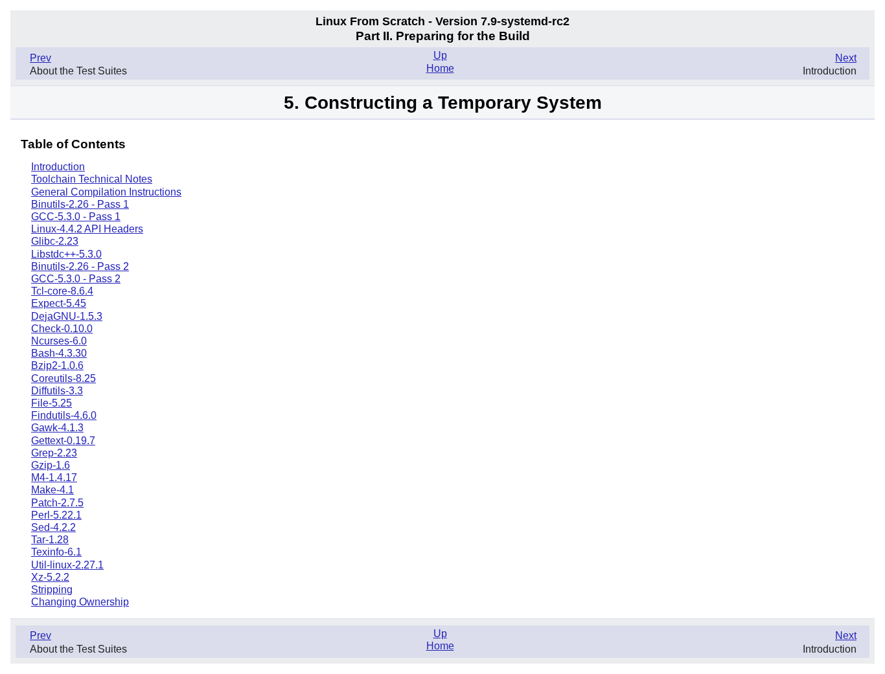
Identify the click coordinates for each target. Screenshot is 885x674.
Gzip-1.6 (50, 465)
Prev (40, 57)
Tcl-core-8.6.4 (62, 291)
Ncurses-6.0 (59, 340)
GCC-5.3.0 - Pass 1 (76, 216)
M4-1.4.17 (54, 477)
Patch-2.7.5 (57, 502)
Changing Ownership (80, 601)
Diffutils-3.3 (57, 390)
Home (440, 68)
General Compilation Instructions (106, 191)
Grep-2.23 (54, 452)
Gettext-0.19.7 (63, 440)
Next (845, 57)
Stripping (52, 589)
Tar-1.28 (50, 539)
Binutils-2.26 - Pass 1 (80, 204)
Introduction (58, 166)
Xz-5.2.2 (50, 577)
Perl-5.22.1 (56, 515)
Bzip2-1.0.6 (57, 365)
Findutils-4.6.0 (64, 415)
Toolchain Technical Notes (91, 179)
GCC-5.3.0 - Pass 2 (76, 278)
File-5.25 (51, 403)
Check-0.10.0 (62, 328)
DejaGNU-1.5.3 (66, 316)
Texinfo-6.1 (56, 551)
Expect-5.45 (58, 303)
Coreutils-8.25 (63, 378)
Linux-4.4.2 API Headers (87, 228)
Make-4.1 (52, 489)
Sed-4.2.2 (53, 527)
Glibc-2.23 (54, 241)
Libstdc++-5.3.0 (66, 254)
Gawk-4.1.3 (57, 427)
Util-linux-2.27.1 (67, 564)
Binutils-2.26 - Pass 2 (80, 266)
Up (440, 55)
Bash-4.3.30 (59, 353)
